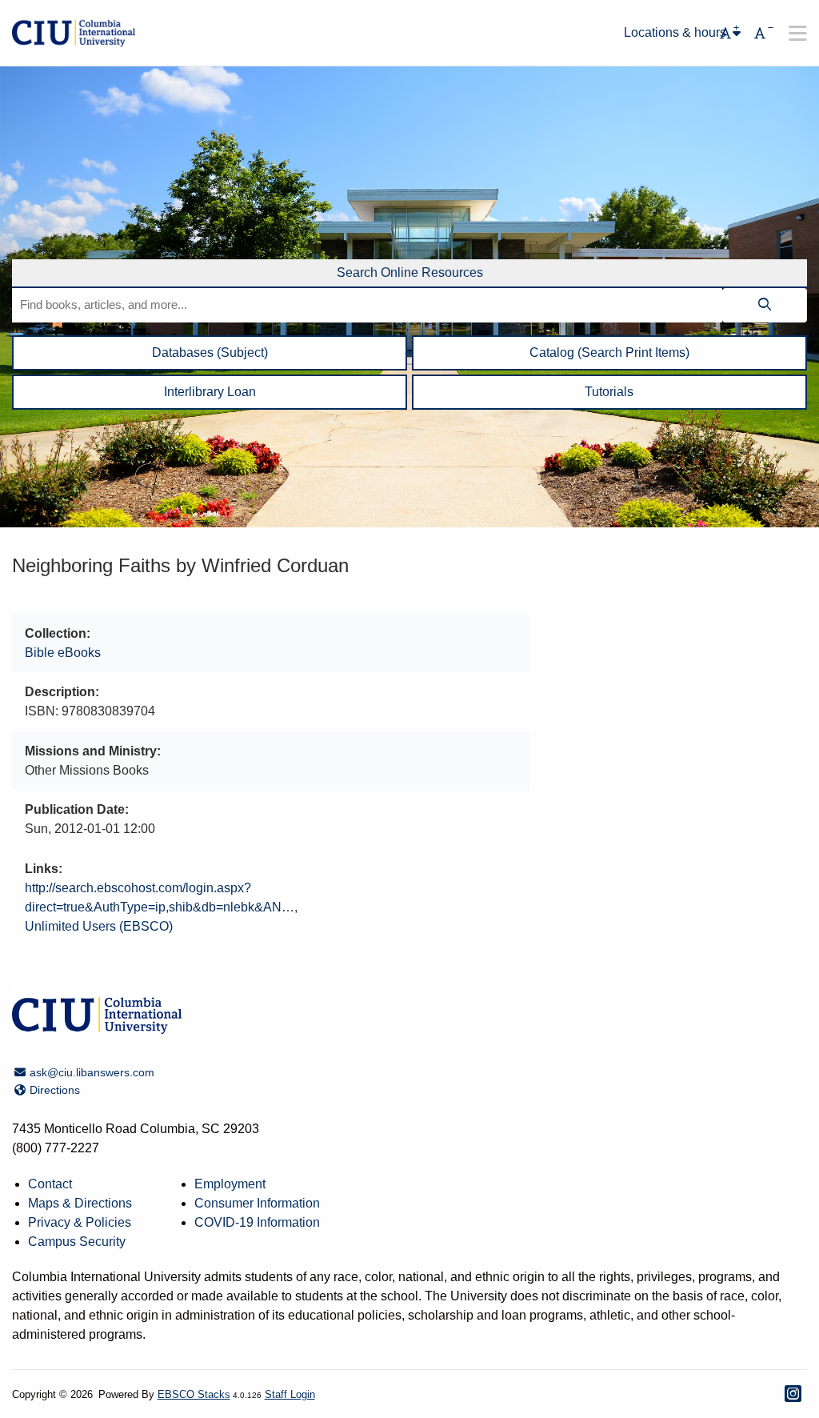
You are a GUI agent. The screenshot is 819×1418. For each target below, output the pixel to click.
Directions (54, 1090)
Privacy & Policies (79, 1222)
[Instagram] (793, 1393)
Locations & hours (675, 32)
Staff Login (290, 1394)
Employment (230, 1184)
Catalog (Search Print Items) (609, 352)
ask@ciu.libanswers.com (91, 1072)
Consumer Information (257, 1203)
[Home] (73, 33)
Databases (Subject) (210, 352)
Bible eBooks (63, 652)
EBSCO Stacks (194, 1394)
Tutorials (609, 392)
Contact (50, 1184)
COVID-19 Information (257, 1222)
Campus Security (77, 1241)
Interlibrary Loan (210, 392)
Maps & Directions (80, 1203)
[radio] (409, 273)
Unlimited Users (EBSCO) (99, 926)
